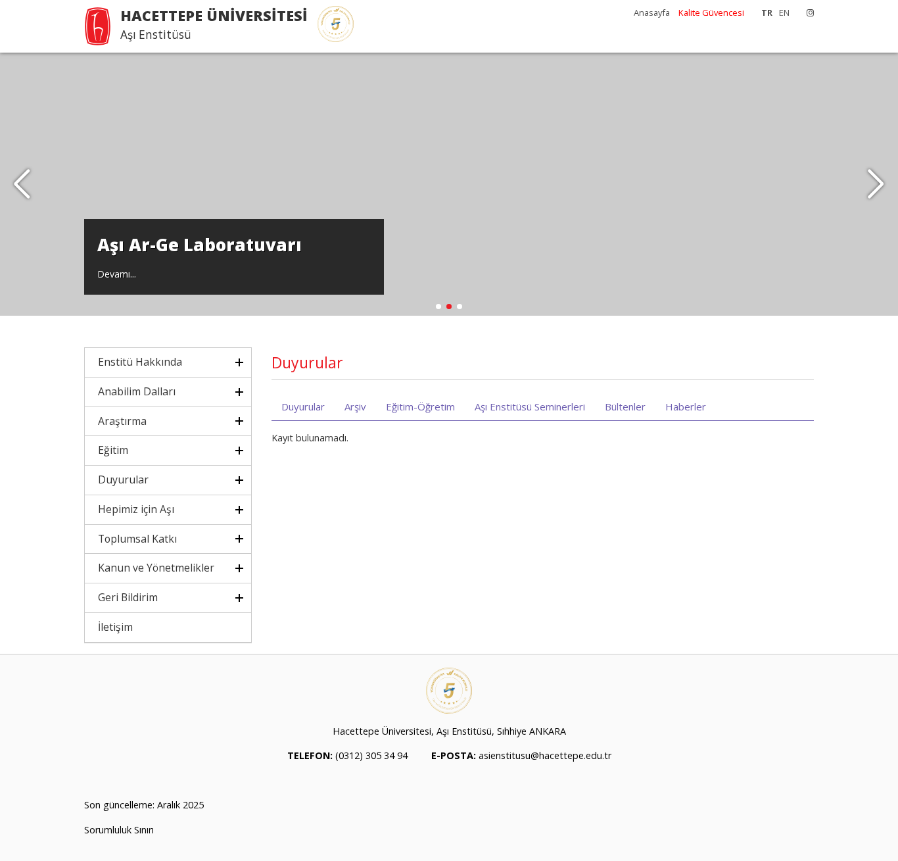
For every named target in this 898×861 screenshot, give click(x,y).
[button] (876, 184)
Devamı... (116, 274)
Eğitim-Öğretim (420, 406)
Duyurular (303, 406)
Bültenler (625, 406)
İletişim (115, 627)
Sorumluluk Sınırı (119, 830)
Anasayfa (652, 12)
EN (784, 12)
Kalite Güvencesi (711, 12)
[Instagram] (807, 12)
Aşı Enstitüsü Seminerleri (530, 406)
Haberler (685, 406)
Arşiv (355, 406)
